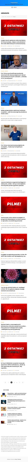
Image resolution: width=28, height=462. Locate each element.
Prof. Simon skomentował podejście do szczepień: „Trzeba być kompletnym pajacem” (12, 146)
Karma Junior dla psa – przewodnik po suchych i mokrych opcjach (16, 408)
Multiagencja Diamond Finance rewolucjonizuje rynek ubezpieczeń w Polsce (16, 401)
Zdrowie (3, 285)
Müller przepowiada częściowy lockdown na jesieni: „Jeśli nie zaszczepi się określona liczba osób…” (14, 112)
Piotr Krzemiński (11, 150)
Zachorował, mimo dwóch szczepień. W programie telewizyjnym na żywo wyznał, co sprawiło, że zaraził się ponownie (13, 219)
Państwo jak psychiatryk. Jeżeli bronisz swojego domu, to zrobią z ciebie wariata (16, 421)
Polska (2, 38)
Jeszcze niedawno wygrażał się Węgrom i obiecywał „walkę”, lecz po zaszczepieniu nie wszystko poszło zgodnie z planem (13, 183)
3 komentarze (18, 258)
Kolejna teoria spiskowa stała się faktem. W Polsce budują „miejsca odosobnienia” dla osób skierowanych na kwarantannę (13, 41)
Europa (6, 71)
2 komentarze (17, 46)
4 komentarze (21, 293)
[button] (14, 7)
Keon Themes (18, 459)
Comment (20, 80)
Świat (2, 215)
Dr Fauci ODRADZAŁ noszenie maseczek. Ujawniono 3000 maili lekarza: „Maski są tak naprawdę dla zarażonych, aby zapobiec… (13, 365)
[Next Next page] (22, 382)
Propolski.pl (14, 3)
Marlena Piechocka (12, 80)
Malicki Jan (10, 46)
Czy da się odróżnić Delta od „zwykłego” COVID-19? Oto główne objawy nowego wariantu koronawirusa (13, 289)
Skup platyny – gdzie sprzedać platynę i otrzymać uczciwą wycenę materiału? (16, 394)
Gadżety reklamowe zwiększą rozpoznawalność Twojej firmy (14, 414)
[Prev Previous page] (5, 382)
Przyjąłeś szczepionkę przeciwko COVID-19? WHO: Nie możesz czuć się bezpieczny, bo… (14, 255)
